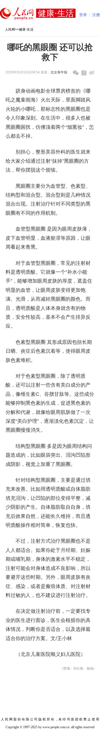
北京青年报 (59, 72)
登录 (83, 15)
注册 (96, 15)
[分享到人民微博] (83, 72)
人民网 (10, 29)
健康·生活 (26, 29)
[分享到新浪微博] (91, 72)
